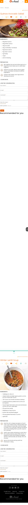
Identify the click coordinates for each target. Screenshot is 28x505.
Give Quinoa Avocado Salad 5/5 (5, 103)
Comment (3, 95)
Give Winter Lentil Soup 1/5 (0, 469)
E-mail (2, 90)
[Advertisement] (14, 176)
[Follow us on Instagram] (15, 487)
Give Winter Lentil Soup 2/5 (2, 469)
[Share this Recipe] (16, 17)
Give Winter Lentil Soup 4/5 (4, 469)
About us (15, 491)
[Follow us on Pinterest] (18, 487)
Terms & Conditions (10, 493)
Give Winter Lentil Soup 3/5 (3, 469)
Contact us (21, 491)
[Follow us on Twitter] (12, 487)
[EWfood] (14, 1)
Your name (3, 85)
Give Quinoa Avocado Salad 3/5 (3, 103)
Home (1, 7)
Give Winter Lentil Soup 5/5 (5, 469)
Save (2, 110)
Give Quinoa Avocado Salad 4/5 (4, 103)
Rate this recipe (4, 102)
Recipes (7, 7)
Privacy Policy (19, 493)
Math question (4, 105)
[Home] (14, 497)
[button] (1, 1)
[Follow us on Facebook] (10, 487)
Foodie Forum (7, 491)
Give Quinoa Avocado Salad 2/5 (2, 103)
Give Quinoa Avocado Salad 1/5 (0, 103)
